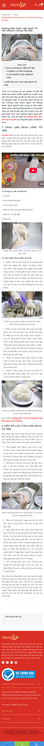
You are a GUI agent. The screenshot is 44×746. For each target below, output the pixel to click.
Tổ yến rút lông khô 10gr (33, 731)
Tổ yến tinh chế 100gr (20, 731)
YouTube (16, 662)
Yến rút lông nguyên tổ (11, 730)
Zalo (11, 662)
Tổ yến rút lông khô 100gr (35, 732)
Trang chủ (6, 15)
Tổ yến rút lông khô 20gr (7, 732)
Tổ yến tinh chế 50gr (9, 731)
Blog (16, 15)
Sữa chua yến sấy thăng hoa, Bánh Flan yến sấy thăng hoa (22, 733)
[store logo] (18, 4)
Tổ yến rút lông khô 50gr (21, 732)
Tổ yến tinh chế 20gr (34, 730)
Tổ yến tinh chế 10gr (23, 730)
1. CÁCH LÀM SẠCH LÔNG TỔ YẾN (19, 68)
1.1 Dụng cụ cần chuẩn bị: (19, 71)
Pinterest (7, 662)
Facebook (3, 662)
